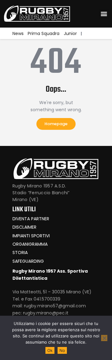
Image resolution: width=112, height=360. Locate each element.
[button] (104, 14)
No (62, 350)
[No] (104, 338)
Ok (50, 350)
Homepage (56, 124)
